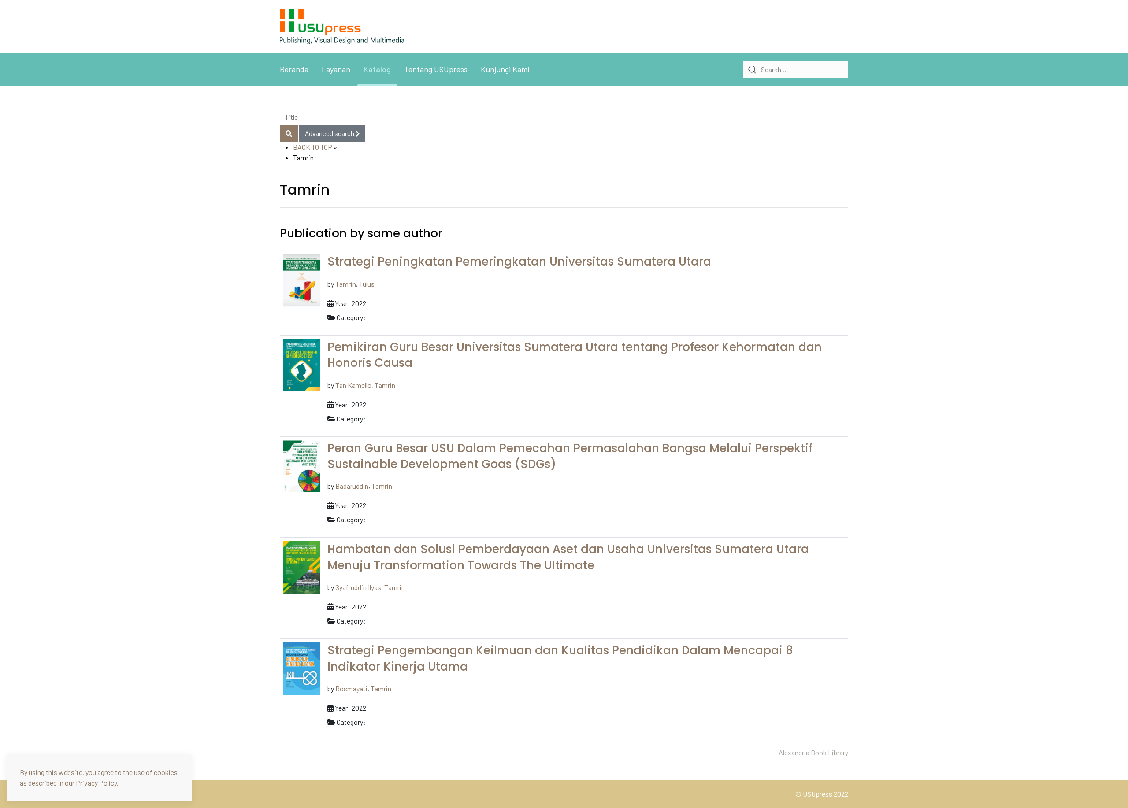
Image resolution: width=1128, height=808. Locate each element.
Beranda (294, 69)
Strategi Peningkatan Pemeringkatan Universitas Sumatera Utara (519, 261)
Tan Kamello (353, 385)
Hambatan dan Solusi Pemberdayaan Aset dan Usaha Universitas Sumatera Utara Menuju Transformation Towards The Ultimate (568, 557)
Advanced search (330, 133)
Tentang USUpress (436, 69)
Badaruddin (351, 486)
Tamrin (345, 284)
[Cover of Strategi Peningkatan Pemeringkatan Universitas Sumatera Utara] (301, 281)
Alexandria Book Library (813, 752)
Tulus (367, 284)
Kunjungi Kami (505, 69)
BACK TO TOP (312, 147)
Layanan (336, 69)
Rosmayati (351, 688)
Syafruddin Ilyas (358, 587)
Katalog (377, 69)
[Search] (289, 133)
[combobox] (795, 69)
